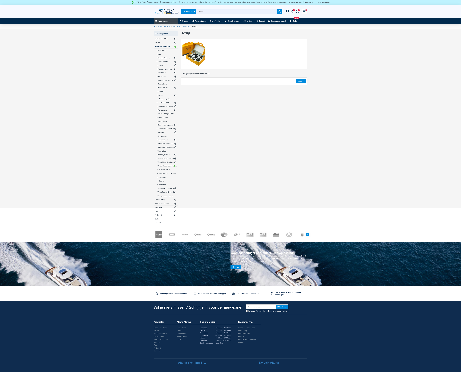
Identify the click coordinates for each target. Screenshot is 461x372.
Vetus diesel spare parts (181, 26)
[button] (153, 234)
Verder (300, 81)
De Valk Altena (269, 362)
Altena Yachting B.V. (192, 362)
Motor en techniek (164, 26)
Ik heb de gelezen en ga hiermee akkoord (268, 311)
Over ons (236, 267)
